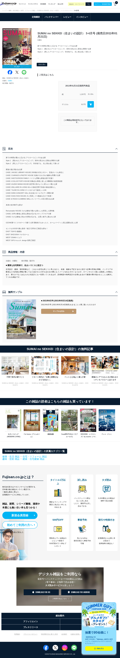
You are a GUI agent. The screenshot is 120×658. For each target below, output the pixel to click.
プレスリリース (30, 627)
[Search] (88, 4)
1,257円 (83, 94)
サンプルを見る (58, 311)
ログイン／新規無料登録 (103, 4)
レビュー (67, 17)
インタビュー (82, 17)
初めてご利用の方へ (20, 524)
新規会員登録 (19, 515)
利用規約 (17, 634)
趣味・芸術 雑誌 (10, 459)
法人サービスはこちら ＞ (12, 532)
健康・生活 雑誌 (14, 10)
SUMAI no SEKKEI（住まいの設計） (48, 10)
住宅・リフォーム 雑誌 (28, 10)
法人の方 (60, 4)
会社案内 (64, 634)
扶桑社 (10, 80)
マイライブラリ (33, 4)
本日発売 (43, 4)
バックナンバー (67, 10)
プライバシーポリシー (30, 634)
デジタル (65, 104)
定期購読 (36, 17)
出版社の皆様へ (75, 634)
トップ (4, 10)
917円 (83, 104)
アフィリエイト (30, 621)
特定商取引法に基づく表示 (49, 634)
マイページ (22, 4)
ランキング (51, 4)
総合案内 (60, 615)
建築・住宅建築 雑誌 (33, 459)
